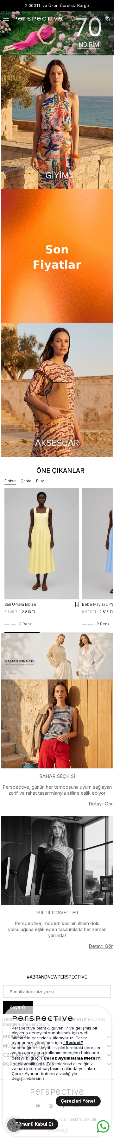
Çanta (26, 481)
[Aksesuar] (57, 390)
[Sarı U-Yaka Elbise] (41, 543)
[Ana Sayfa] (57, 33)
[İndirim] (57, 256)
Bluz (40, 481)
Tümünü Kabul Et (34, 1124)
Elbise (10, 481)
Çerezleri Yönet (78, 1101)
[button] (22, 632)
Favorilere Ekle (77, 604)
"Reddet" (73, 1042)
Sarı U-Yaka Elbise (20, 604)
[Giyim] (57, 122)
